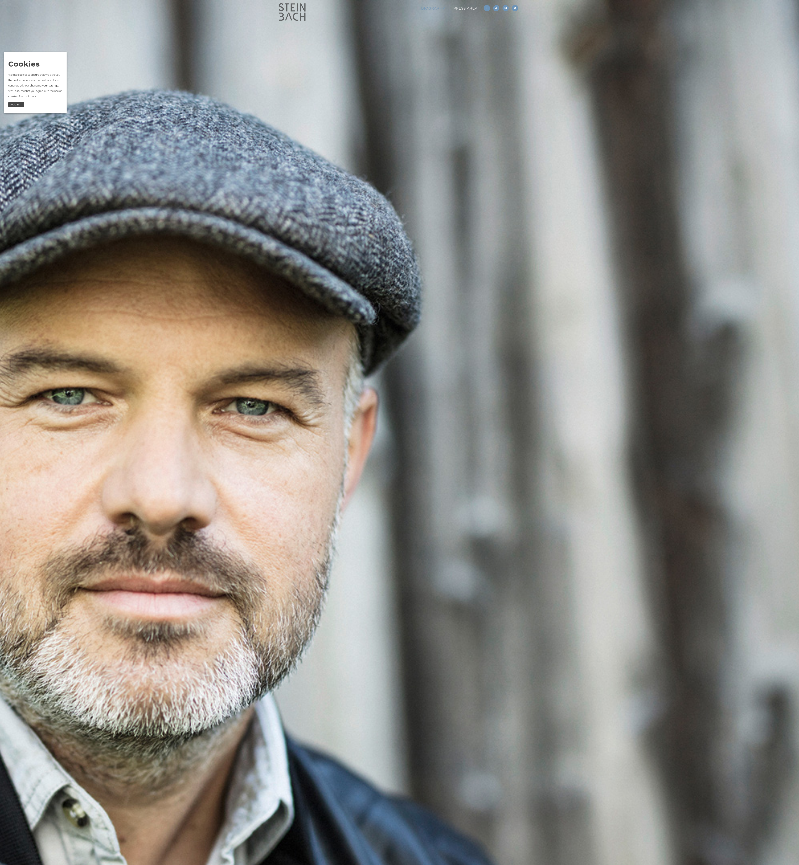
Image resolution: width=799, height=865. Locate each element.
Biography (433, 8)
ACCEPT (16, 104)
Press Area (465, 8)
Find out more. (28, 96)
